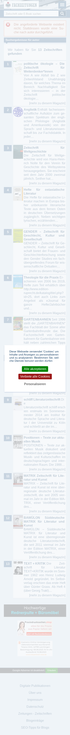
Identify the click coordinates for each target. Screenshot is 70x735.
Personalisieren (35, 384)
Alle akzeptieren (35, 369)
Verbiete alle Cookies (35, 376)
